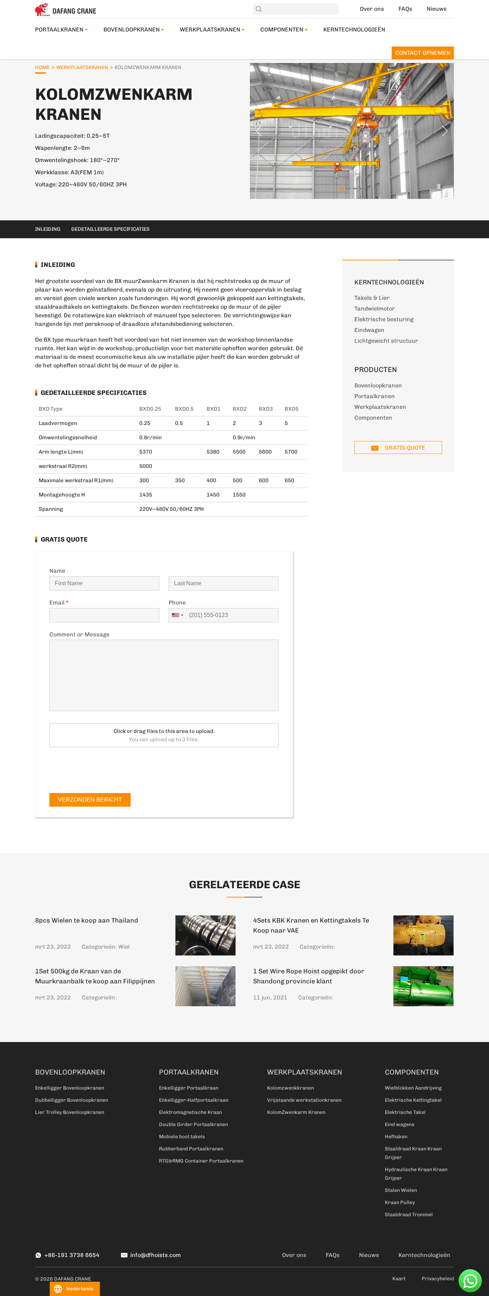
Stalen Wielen (401, 1190)
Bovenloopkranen (131, 29)
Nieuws (437, 8)
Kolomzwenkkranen (290, 1088)
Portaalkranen (59, 29)
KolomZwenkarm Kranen (296, 1112)
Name (57, 570)
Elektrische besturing (383, 319)
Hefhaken (396, 1137)
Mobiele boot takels (182, 1137)
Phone (177, 602)
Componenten (281, 29)
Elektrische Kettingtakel (413, 1100)
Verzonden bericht (90, 800)
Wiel (124, 946)
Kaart (399, 1279)
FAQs (405, 8)
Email (59, 602)
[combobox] (177, 615)
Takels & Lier (371, 297)
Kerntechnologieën (354, 29)
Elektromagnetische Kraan (190, 1112)
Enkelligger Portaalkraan (188, 1088)
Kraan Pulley (400, 1202)
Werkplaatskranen (210, 29)
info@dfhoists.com (155, 1255)
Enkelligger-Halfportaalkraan (193, 1100)
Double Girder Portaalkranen (193, 1124)
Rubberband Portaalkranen (191, 1149)
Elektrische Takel (405, 1112)
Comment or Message (79, 634)
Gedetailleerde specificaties (110, 229)
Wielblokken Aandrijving (413, 1088)
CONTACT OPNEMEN (422, 52)
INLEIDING (47, 229)
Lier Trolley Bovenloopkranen (69, 1112)
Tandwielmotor (374, 308)
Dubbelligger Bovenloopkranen (71, 1100)
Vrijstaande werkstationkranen (304, 1100)
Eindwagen (369, 330)
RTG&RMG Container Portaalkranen (201, 1161)
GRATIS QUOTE (404, 447)
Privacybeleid (438, 1279)
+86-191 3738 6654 (72, 1255)
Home (42, 67)
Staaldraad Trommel (409, 1215)
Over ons (372, 8)
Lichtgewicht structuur (386, 340)
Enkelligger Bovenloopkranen (69, 1088)
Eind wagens (400, 1124)
